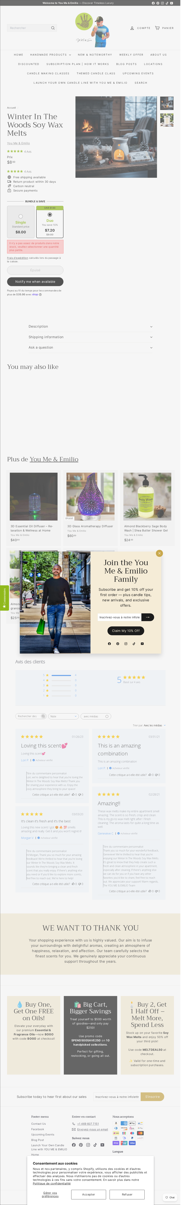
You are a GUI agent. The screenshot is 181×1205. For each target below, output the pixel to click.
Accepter (88, 1194)
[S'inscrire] (146, 617)
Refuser (127, 1194)
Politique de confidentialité (52, 1183)
